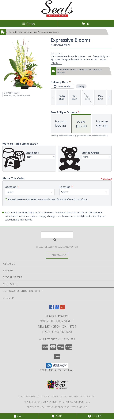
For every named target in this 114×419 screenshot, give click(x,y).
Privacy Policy (35, 407)
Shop (30, 23)
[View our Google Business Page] (57, 308)
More (55, 62)
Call (20, 416)
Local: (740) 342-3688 (57, 332)
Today (81, 86)
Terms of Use (79, 407)
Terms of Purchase (58, 407)
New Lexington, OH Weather (40, 401)
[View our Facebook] (51, 308)
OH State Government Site (74, 401)
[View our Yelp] (62, 308)
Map (58, 416)
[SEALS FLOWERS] (57, 15)
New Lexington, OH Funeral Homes (38, 396)
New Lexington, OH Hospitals (78, 396)
